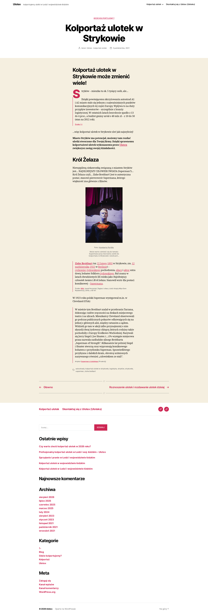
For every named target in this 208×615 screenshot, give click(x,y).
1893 (110, 263)
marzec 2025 (46, 508)
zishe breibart (90, 371)
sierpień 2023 (46, 515)
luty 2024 (44, 512)
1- (40, 548)
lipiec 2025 (45, 500)
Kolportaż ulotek (154, 4)
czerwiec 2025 (47, 504)
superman (80, 371)
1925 (92, 266)
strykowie (129, 369)
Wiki (82, 288)
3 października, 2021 (121, 48)
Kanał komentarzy (49, 588)
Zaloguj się (45, 580)
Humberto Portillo (106, 247)
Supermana (96, 283)
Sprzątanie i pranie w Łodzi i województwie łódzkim (67, 457)
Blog (41, 552)
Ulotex (17, 4)
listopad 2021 (46, 523)
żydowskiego (93, 270)
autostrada (80, 369)
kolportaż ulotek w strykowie (97, 369)
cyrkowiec (80, 270)
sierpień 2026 (46, 497)
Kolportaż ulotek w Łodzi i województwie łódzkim (66, 468)
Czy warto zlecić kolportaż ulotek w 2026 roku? (65, 446)
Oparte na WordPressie (65, 609)
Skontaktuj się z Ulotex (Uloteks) (180, 4)
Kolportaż (44, 559)
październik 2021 (48, 527)
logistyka (113, 369)
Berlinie (102, 266)
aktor (127, 270)
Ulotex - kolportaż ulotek (97, 48)
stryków (121, 369)
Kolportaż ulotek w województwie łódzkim (62, 463)
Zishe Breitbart (84, 263)
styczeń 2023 (46, 519)
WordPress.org (47, 592)
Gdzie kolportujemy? (104, 18)
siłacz (119, 270)
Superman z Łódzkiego (89, 361)
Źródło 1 (78, 124)
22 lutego (102, 263)
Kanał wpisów (46, 584)
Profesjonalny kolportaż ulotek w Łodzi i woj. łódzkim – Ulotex (72, 452)
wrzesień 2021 (47, 530)
